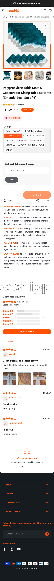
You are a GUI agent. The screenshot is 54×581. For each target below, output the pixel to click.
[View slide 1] (22, 467)
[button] (8, 311)
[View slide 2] (25, 467)
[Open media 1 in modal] (46, 26)
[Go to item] (7, 75)
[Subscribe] (47, 534)
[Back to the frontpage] (4, 17)
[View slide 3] (28, 467)
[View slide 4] (32, 467)
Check (12, 180)
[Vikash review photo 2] (24, 378)
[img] (9, 349)
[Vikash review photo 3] (39, 378)
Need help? (45, 200)
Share (9, 200)
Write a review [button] (27, 331)
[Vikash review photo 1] (9, 378)
